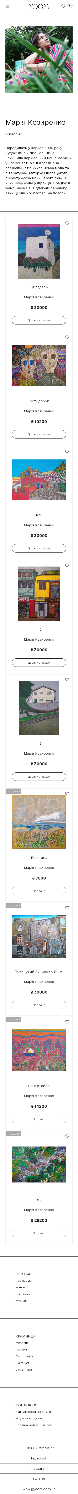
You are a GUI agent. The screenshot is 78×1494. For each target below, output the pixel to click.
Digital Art (22, 1362)
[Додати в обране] (67, 223)
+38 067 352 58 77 (39, 1448)
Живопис (22, 1342)
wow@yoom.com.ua (39, 1489)
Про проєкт (24, 1280)
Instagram (39, 1468)
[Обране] (63, 6)
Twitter (39, 1479)
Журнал (21, 1300)
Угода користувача (29, 1418)
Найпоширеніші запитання (34, 1411)
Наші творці (24, 1294)
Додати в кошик (39, 320)
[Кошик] (70, 6)
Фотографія (24, 1356)
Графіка (21, 1349)
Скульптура (24, 1369)
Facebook (39, 1458)
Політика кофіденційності (34, 1424)
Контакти (22, 1287)
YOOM (39, 8)
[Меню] (7, 6)
